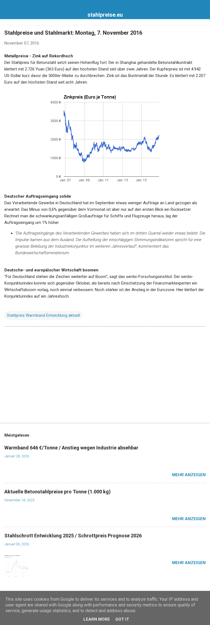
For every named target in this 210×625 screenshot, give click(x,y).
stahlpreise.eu (105, 14)
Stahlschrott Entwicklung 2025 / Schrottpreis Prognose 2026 (73, 535)
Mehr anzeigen (189, 474)
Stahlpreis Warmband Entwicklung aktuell (43, 315)
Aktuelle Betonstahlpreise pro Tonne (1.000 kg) (57, 491)
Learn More (96, 619)
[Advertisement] (105, 375)
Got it (122, 619)
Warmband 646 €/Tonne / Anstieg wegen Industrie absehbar (71, 448)
